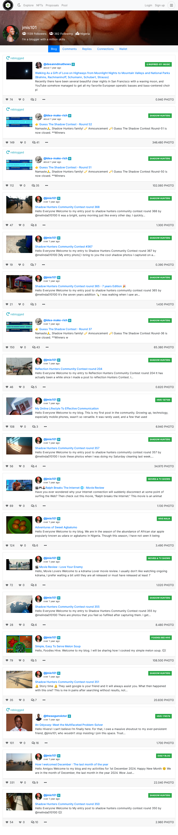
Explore (28, 5)
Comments (69, 49)
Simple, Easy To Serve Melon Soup (58, 646)
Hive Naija (164, 518)
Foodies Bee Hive (160, 637)
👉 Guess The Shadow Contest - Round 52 (63, 124)
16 (37, 743)
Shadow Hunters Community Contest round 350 (67, 804)
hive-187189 (163, 399)
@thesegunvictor (55, 716)
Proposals (52, 5)
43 (37, 347)
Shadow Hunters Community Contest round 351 (67, 682)
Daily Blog (164, 755)
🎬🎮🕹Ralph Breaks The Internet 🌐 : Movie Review (69, 487)
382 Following (63, 33)
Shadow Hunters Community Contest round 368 (67, 207)
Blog (54, 49)
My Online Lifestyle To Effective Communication (67, 408)
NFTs (39, 5)
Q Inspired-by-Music (158, 64)
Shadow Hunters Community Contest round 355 (67, 606)
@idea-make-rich (55, 115)
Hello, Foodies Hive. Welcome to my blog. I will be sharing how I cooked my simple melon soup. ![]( (100, 650)
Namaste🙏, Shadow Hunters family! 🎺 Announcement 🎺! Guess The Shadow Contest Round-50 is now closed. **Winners (101, 173)
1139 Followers (36, 33)
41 (37, 142)
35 (37, 185)
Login (148, 5)
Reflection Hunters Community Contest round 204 (68, 369)
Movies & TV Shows (159, 479)
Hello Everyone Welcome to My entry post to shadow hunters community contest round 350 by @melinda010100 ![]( (98, 810)
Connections (105, 49)
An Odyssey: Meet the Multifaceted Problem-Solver (69, 724)
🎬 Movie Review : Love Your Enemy (59, 567)
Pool (64, 5)
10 (36, 822)
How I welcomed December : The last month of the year (71, 764)
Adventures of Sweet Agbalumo (56, 527)
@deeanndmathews (57, 64)
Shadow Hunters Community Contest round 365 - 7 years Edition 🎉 (80, 286)
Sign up (160, 5)
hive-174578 (163, 716)
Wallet (123, 49)
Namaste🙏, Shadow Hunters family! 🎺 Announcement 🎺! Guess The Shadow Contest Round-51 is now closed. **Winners (101, 130)
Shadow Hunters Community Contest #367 (63, 246)
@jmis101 (50, 198)
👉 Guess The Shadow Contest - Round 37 (63, 329)
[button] (170, 5)
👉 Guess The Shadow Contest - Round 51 (63, 167)
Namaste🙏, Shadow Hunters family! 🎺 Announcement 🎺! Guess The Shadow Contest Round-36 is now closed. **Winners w (101, 335)
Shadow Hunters (160, 115)
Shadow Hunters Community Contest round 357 (67, 448)
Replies (87, 49)
